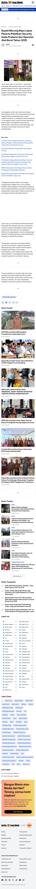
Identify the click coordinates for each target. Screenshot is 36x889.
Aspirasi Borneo (5, 868)
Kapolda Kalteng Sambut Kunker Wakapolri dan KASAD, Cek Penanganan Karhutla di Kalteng (22, 520)
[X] (9, 302)
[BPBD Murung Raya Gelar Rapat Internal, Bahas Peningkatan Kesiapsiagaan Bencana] (18, 408)
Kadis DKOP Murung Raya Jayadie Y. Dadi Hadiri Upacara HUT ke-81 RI (19, 586)
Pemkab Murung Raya (9, 297)
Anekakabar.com (6, 859)
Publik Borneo (23, 868)
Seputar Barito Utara (25, 859)
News (13, 504)
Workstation (22, 838)
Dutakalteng (22, 862)
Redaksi (3, 835)
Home (3, 6)
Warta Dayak (23, 865)
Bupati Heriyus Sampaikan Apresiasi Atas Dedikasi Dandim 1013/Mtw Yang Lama (17, 175)
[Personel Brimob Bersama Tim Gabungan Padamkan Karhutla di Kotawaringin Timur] (5, 531)
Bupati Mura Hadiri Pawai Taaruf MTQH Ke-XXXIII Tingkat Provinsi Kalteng (17, 362)
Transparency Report (25, 848)
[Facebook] (6, 302)
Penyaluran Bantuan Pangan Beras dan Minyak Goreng (16, 150)
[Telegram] (13, 302)
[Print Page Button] (33, 45)
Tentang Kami (23, 832)
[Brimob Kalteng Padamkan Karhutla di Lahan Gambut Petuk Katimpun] (5, 542)
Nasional (8, 6)
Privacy (3, 845)
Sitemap (3, 848)
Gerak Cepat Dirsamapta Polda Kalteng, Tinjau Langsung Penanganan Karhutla (18, 605)
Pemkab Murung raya (18, 562)
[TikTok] (16, 880)
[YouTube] (20, 880)
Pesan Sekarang (18, 811)
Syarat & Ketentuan (24, 841)
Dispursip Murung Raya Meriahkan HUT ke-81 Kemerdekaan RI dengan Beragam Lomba (19, 610)
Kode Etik (22, 845)
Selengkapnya (17, 576)
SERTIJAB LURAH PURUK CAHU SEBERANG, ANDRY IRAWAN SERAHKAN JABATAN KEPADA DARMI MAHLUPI (16, 392)
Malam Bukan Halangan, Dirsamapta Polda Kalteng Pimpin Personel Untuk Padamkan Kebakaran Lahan (23, 509)
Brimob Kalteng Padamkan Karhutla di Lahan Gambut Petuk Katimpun (22, 543)
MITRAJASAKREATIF (10, 884)
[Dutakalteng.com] (12, 2)
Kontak (3, 832)
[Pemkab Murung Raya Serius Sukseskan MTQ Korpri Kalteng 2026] (18, 437)
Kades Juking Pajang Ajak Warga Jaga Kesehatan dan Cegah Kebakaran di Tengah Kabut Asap (19, 592)
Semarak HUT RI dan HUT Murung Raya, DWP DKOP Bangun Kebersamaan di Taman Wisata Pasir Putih (23, 566)
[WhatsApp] (2, 302)
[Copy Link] (16, 302)
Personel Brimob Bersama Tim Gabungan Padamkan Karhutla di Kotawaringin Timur (23, 532)
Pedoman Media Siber (25, 835)
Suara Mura (4, 865)
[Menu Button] (33, 2)
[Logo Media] (10, 825)
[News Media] (29, 825)
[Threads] (9, 880)
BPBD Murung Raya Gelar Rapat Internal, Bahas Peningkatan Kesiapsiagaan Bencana (16, 169)
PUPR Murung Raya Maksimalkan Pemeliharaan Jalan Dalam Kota (13, 333)
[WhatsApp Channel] (23, 880)
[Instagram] (6, 880)
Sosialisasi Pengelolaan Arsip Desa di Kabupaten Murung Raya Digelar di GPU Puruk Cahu (17, 155)
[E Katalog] (23, 825)
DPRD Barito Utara (17, 6)
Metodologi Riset (6, 838)
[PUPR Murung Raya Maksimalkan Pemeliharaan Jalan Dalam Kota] (18, 320)
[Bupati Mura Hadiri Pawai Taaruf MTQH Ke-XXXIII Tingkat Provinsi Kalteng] (18, 349)
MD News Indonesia (7, 862)
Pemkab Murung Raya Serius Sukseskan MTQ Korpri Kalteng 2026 (16, 450)
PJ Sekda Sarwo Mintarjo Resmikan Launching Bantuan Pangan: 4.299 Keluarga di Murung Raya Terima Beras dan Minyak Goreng (17, 143)
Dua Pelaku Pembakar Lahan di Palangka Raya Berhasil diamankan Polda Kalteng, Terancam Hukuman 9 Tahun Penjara (22, 555)
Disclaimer (4, 841)
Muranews (4, 872)
